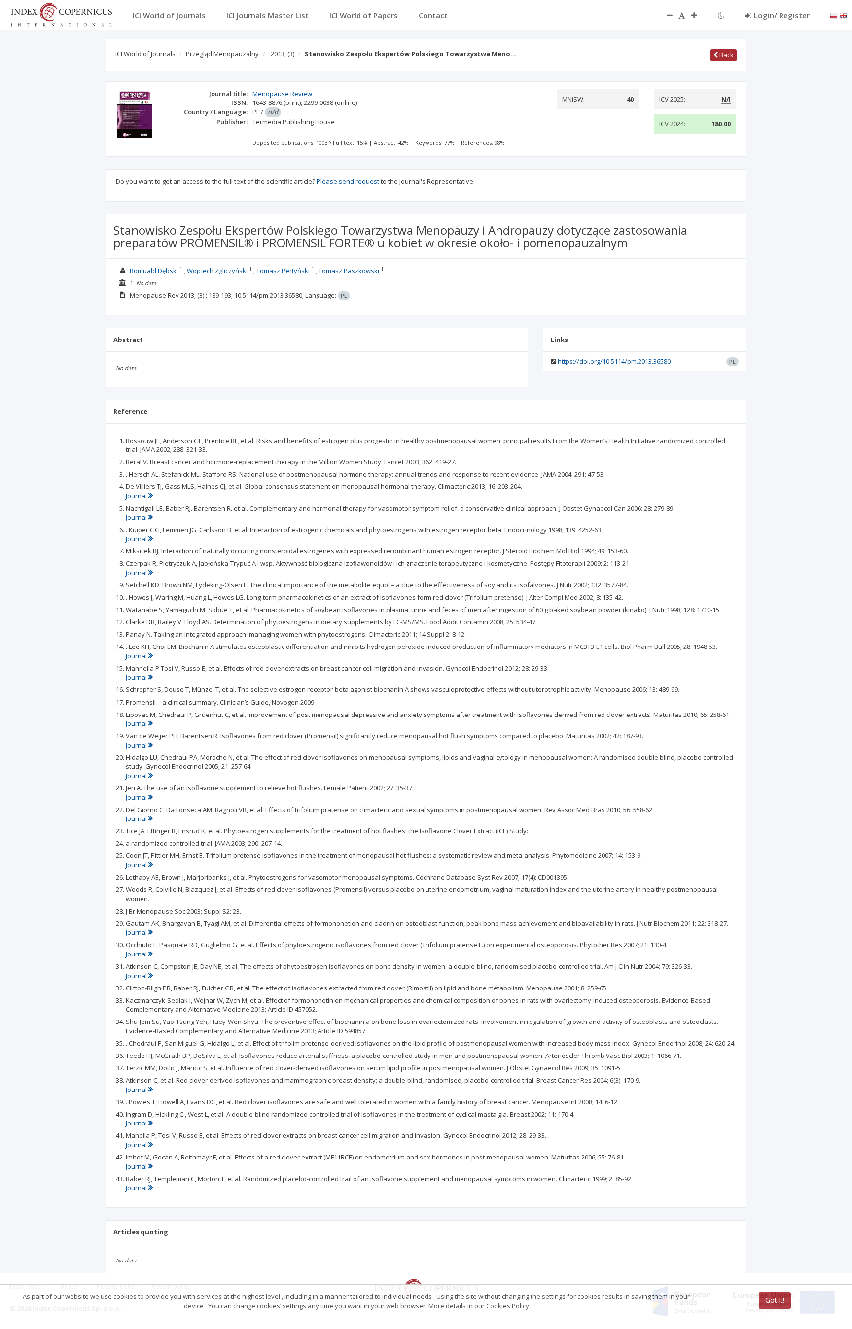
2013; (282, 53)
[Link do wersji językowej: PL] (834, 14)
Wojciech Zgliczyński (217, 270)
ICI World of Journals (145, 53)
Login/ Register (782, 15)
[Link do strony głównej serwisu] (61, 13)
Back (726, 54)
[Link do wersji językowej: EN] (843, 14)
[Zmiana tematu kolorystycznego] (721, 15)
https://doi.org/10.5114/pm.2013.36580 (614, 361)
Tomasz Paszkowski (349, 270)
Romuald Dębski (154, 270)
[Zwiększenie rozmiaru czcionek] (699, 15)
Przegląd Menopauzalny (222, 53)
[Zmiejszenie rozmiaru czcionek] (664, 15)
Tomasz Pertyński (283, 270)
